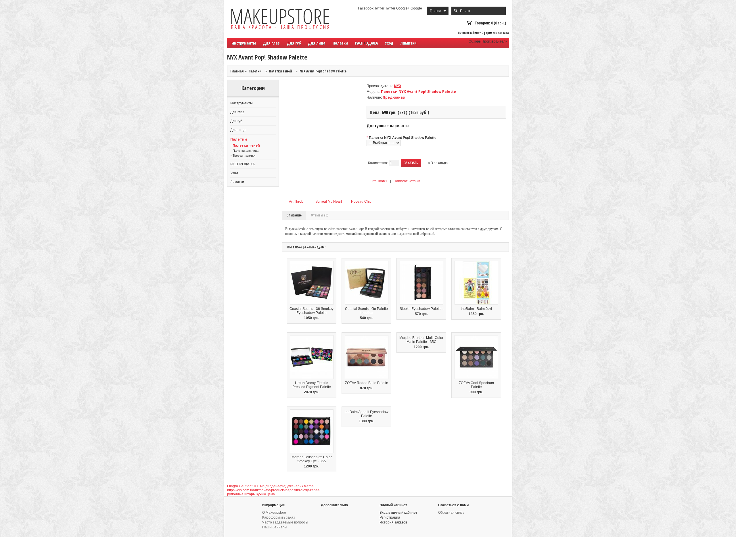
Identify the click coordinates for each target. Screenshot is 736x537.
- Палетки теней (245, 145)
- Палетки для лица (244, 150)
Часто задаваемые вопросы (285, 522)
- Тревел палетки (243, 155)
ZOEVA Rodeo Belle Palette (366, 383)
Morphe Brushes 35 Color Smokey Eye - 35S (312, 459)
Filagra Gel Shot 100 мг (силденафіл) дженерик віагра (270, 486)
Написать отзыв (407, 181)
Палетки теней (280, 71)
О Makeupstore (274, 513)
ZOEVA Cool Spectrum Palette (476, 385)
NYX (397, 85)
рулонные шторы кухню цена (251, 494)
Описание (294, 215)
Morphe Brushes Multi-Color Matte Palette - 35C (421, 340)
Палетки (255, 71)
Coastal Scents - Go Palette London (366, 311)
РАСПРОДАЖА (366, 43)
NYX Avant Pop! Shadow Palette (323, 71)
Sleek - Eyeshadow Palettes (421, 309)
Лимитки (408, 43)
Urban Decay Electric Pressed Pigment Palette (311, 385)
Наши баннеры (274, 527)
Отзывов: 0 (379, 181)
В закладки (439, 163)
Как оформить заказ (278, 517)
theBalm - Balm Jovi (476, 309)
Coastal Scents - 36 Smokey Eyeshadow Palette (312, 311)
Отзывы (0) (319, 215)
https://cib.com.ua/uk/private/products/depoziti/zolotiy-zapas (273, 490)
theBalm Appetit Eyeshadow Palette (366, 414)
